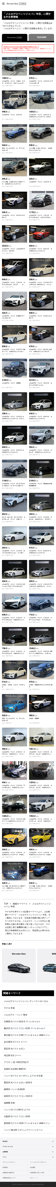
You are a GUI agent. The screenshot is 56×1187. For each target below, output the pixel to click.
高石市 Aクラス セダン (14, 1048)
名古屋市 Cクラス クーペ (15, 1042)
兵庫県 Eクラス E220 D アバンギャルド (22, 1021)
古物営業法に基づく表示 (37, 1172)
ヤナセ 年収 (9, 1008)
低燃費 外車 (9, 1103)
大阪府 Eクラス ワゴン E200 (17, 1116)
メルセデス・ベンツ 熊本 (15, 1015)
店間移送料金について (9, 1178)
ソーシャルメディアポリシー (38, 1162)
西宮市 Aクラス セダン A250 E (18, 1082)
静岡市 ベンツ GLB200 (14, 1089)
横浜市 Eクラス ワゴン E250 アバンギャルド (24, 1028)
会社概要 (32, 1167)
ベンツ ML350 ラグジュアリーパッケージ (23, 1130)
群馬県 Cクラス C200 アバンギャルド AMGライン (27, 1123)
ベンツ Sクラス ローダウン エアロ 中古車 (23, 1076)
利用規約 (5, 1167)
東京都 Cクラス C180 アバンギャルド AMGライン (27, 1035)
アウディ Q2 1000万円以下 (16, 1062)
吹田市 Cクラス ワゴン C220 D (18, 1096)
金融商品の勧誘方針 (8, 1172)
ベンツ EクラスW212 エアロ (17, 1109)
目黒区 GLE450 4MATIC (15, 1069)
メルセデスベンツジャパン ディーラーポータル (26, 1001)
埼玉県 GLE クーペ (12, 1055)
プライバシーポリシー (9, 1162)
